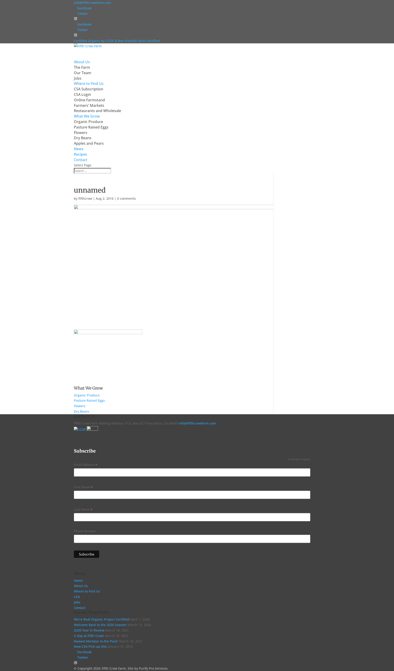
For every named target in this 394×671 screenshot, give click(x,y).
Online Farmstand (89, 99)
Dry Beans (82, 137)
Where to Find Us (87, 591)
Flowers (80, 132)
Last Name (83, 509)
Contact (80, 607)
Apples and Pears (89, 143)
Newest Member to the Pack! (96, 641)
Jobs (77, 78)
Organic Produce (88, 121)
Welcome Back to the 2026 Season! (100, 625)
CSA (77, 597)
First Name (83, 487)
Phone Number (85, 531)
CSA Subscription (88, 89)
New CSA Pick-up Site (90, 646)
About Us (81, 586)
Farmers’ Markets (89, 105)
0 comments (126, 198)
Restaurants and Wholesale (97, 110)
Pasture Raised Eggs (91, 127)
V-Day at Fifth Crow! (89, 636)
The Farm (82, 67)
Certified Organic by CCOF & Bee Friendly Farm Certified (117, 41)
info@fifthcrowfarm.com (197, 423)
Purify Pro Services (153, 668)
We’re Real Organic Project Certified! (102, 619)
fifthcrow (85, 198)
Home (78, 580)
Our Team (82, 72)
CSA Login (82, 94)
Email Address (85, 465)
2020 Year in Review (89, 630)
